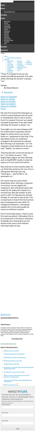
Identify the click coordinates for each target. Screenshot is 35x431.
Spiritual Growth (8, 40)
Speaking (4, 47)
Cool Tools (7, 24)
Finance (6, 29)
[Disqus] (17, 249)
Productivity (7, 38)
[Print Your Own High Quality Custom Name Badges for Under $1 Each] (19, 377)
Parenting (6, 37)
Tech (5, 43)
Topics (3, 18)
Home (3, 5)
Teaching (4, 15)
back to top (5, 314)
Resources (4, 50)
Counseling (7, 26)
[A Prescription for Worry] (11, 385)
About (3, 8)
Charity (6, 23)
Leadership (7, 31)
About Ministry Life (9, 11)
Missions (6, 35)
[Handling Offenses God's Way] (13, 360)
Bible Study (7, 21)
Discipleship (7, 27)
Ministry (6, 34)
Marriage (6, 32)
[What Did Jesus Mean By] (11, 350)
